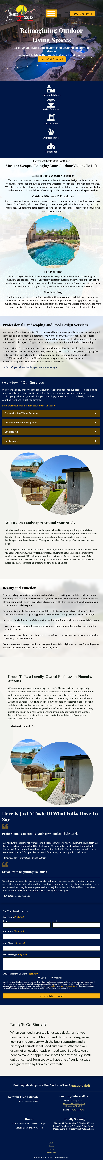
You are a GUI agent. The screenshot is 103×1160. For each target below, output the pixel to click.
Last (55, 921)
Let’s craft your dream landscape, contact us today (29, 367)
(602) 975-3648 (82, 13)
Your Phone (14, 942)
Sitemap (51, 1142)
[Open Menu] (51, 13)
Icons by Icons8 (51, 1152)
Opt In (43, 978)
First (5, 921)
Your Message (15, 954)
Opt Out (58, 978)
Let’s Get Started (51, 59)
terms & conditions (68, 986)
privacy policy (50, 986)
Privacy (51, 1146)
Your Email (13, 931)
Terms (51, 1149)
